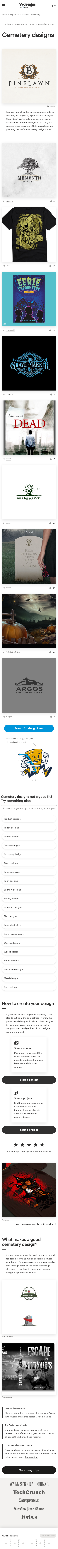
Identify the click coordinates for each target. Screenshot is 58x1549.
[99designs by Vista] (27, 5)
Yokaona (53, 106)
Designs (25, 14)
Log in (53, 5)
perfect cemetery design (32, 129)
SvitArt (7, 1220)
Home (5, 14)
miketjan (9, 716)
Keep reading (44, 1416)
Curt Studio (8, 1336)
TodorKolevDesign (13, 652)
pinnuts (8, 523)
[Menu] (3, 5)
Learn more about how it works (33, 1224)
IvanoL (8, 458)
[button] (55, 1531)
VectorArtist (10, 330)
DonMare (9, 394)
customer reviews (42, 1151)
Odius (8, 265)
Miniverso (9, 201)
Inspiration (15, 14)
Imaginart (8, 1397)
